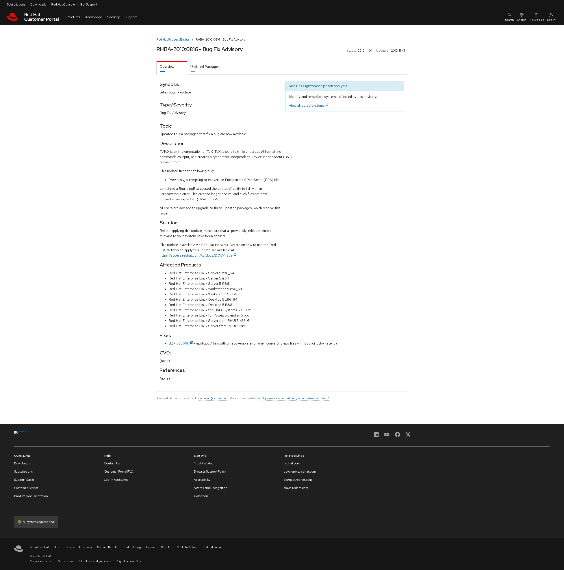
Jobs (57, 547)
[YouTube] (387, 436)
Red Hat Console (63, 4)
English (521, 20)
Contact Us (112, 463)
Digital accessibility (129, 561)
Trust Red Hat (203, 463)
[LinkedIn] (376, 436)
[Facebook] (397, 436)
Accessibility (202, 480)
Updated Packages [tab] (205, 66)
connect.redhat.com (298, 480)
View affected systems (307, 105)
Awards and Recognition (210, 488)
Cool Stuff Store (187, 547)
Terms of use (66, 561)
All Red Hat (537, 20)
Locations (85, 547)
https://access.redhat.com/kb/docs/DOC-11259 (196, 255)
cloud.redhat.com (296, 488)
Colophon (201, 496)
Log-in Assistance (116, 480)
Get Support (88, 4)
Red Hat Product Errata (172, 39)
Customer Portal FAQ (118, 471)
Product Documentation (31, 496)
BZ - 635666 (179, 343)
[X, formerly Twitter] (408, 436)
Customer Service (26, 488)
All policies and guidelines (95, 561)
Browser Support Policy (210, 471)
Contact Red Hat (108, 547)
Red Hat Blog (132, 547)
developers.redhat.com (300, 471)
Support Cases (24, 480)
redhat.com (292, 463)
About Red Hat (39, 547)
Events (70, 547)
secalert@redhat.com (213, 398)
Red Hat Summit (213, 547)
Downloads (38, 4)
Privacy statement (41, 561)
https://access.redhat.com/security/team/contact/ (295, 398)
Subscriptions (16, 4)
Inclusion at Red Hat (158, 547)
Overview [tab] (167, 66)
